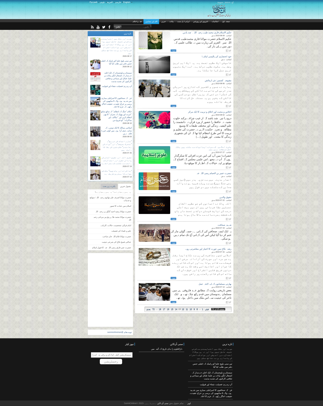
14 (176, 309)
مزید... (173, 50)
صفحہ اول (226, 21)
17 (164, 309)
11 (187, 309)
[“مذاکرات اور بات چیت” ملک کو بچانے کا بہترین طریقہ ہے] (95, 175)
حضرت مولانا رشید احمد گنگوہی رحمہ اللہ (113, 211)
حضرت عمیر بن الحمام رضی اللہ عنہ (213, 173)
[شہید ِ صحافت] (154, 233)
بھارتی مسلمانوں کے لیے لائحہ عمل (215, 284)
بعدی (148, 309)
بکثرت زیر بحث (109, 186)
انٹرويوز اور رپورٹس (200, 21)
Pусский (93, 2)
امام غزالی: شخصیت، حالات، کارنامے (115, 225)
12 (183, 309)
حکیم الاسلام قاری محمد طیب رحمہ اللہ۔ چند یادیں (207, 32)
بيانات (171, 21)
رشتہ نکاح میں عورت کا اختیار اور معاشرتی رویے (208, 249)
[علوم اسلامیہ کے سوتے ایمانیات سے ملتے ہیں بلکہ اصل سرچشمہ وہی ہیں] (154, 155)
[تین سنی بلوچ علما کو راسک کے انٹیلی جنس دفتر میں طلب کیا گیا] (95, 65)
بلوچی (102, 2)
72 (153, 309)
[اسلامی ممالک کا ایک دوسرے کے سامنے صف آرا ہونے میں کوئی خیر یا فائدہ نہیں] (95, 131)
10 (191, 309)
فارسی (118, 2)
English (126, 2)
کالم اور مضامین (151, 21)
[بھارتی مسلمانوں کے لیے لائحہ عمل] (154, 292)
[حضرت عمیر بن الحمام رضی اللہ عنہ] (154, 181)
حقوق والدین (225, 197)
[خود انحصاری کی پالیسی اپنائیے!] (154, 64)
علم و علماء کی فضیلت (121, 231)
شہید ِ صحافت (224, 225)
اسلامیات (215, 21)
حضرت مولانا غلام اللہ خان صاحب (116, 236)
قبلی (207, 309)
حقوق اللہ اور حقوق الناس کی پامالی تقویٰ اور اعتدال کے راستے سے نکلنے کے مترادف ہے (116, 160)
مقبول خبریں (125, 186)
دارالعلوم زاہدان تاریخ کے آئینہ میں (166, 349)
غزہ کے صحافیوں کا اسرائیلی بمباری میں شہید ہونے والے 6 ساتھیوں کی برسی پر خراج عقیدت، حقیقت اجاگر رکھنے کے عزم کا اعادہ (211, 393)
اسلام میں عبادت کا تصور (120, 206)
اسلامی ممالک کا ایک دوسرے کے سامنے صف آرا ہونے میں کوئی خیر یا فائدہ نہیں (116, 131)
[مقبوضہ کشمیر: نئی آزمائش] (154, 88)
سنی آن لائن (162, 403)
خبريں (163, 21)
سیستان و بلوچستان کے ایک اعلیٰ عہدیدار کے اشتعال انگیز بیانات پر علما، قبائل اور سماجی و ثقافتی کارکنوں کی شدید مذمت (211, 375)
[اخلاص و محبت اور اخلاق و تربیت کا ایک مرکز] (154, 120)
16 (168, 309)
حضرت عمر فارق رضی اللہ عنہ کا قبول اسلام (111, 247)
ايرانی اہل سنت (183, 21)
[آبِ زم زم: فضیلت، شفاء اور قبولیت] (95, 90)
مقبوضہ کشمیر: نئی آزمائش (218, 80)
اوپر (189, 403)
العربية (110, 2)
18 (160, 309)
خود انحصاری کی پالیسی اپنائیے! (216, 56)
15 (172, 309)
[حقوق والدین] (154, 205)
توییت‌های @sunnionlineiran (119, 332)
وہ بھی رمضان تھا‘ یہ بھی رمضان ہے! (113, 192)
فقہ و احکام (137, 21)
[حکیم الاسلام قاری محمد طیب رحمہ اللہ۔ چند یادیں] (154, 40)
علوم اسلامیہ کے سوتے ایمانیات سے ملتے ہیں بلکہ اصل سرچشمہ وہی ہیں (203, 148)
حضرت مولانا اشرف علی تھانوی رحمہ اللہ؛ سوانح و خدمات (110, 198)
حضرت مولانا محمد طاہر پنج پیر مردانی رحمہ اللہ (112, 218)
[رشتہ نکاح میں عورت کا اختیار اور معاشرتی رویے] (154, 257)
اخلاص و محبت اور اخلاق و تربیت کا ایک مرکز (209, 112)
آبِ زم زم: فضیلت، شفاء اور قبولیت (117, 86)
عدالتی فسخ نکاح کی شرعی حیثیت (116, 242)
